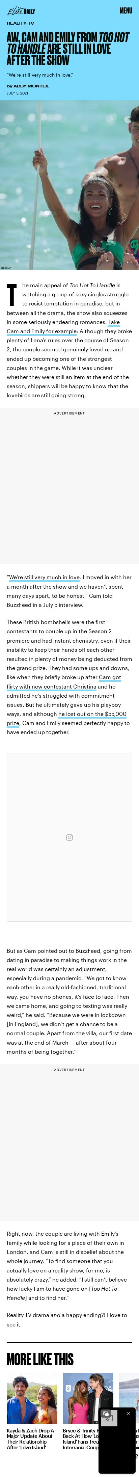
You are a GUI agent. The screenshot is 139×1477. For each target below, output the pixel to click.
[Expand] (106, 1413)
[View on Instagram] (69, 837)
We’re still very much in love (44, 577)
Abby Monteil (31, 86)
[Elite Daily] (21, 10)
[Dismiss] (128, 1413)
